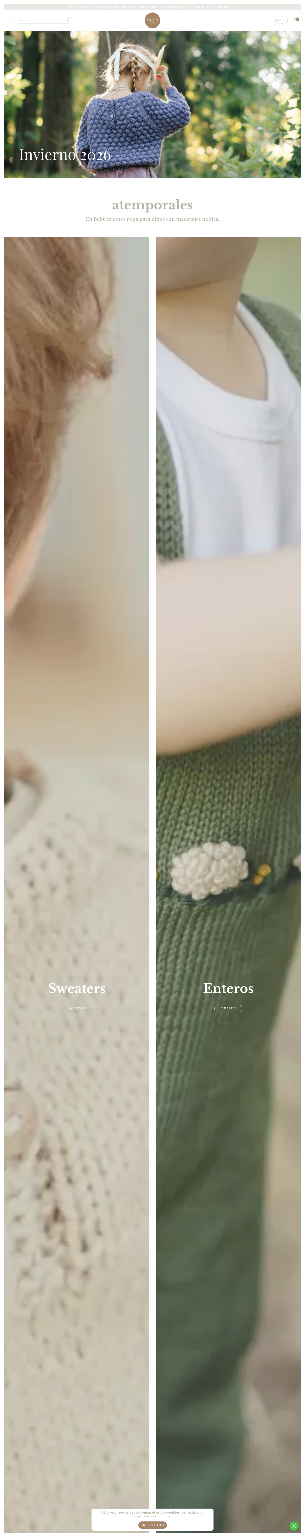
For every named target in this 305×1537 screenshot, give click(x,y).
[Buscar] (69, 20)
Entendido (152, 1525)
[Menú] (10, 20)
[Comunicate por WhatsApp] (294, 1526)
